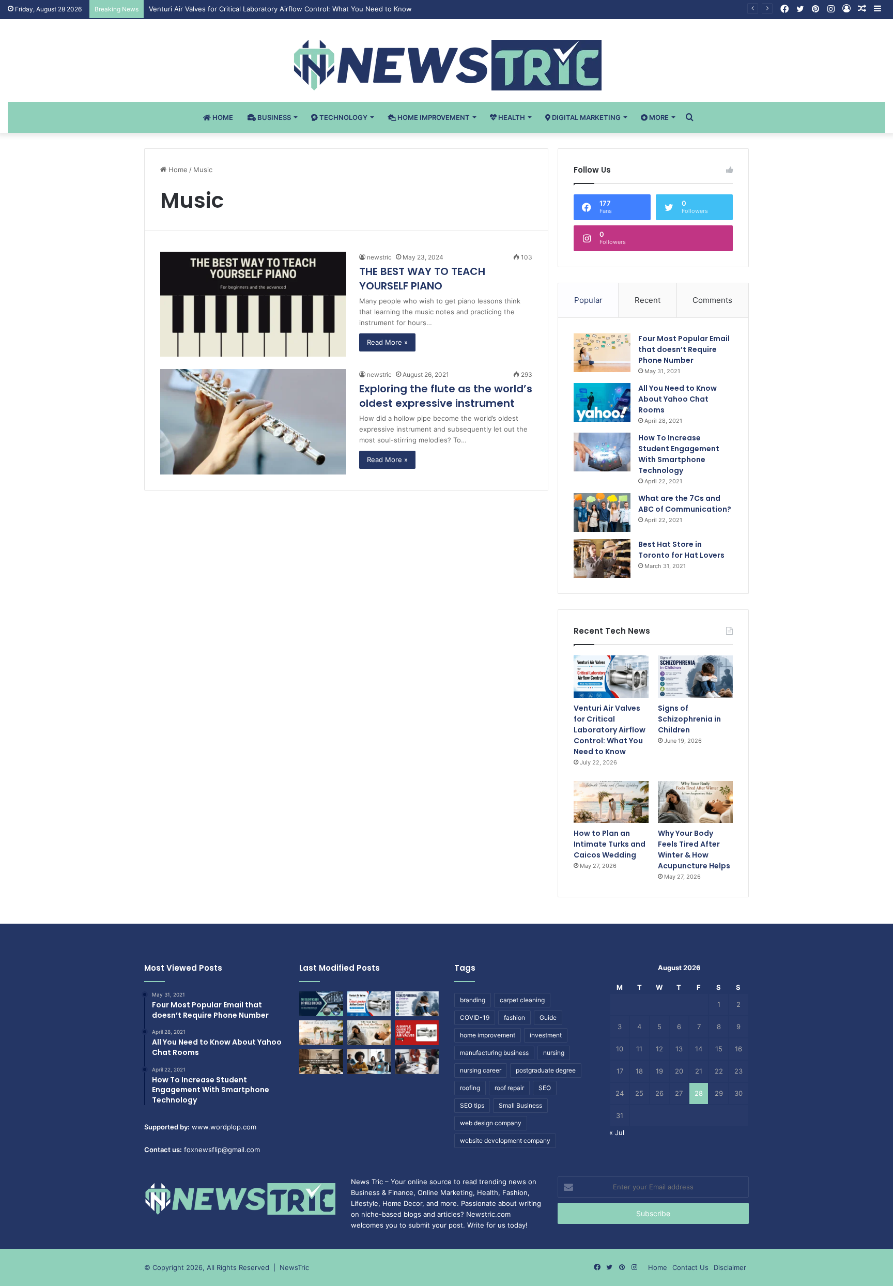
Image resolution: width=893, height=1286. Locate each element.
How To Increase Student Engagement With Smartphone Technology (678, 454)
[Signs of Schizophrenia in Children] (695, 676)
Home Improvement (433, 117)
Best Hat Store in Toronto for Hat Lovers (681, 549)
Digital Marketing (585, 117)
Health (511, 117)
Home (222, 117)
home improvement (487, 1035)
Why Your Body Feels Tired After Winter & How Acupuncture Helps (694, 849)
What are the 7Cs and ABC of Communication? (684, 503)
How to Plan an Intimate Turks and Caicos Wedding (609, 844)
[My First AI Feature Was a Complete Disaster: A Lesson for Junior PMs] (369, 1061)
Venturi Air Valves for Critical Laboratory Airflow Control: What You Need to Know (280, 9)
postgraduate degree (546, 1070)
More (658, 117)
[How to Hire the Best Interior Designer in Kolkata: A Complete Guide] (321, 1061)
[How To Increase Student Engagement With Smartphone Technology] (602, 452)
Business (273, 117)
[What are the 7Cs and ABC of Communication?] (602, 512)
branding (472, 1000)
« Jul (616, 1132)
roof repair (509, 1088)
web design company (490, 1123)
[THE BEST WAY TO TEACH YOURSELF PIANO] (253, 304)
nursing (553, 1053)
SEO (544, 1088)
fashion (514, 1017)
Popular (588, 300)
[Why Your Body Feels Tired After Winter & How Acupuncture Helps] (695, 802)
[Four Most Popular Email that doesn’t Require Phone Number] (602, 352)
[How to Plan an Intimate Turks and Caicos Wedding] (611, 802)
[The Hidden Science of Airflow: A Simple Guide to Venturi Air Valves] (417, 1032)
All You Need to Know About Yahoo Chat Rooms (677, 399)
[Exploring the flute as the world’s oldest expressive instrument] (253, 421)
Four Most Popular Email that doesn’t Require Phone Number (684, 349)
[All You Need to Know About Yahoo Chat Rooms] (602, 402)
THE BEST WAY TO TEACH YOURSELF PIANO (422, 278)
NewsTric (294, 1267)
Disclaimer (730, 1267)
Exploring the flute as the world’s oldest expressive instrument (445, 395)
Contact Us (690, 1267)
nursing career (480, 1070)
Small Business (520, 1105)
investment (546, 1035)
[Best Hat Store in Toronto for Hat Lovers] (602, 558)
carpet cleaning (522, 1000)
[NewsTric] (447, 65)
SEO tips (472, 1105)
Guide (548, 1017)
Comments (712, 300)
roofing (470, 1088)
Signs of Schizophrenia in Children (689, 719)
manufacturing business (494, 1053)
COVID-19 (474, 1017)
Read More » (387, 342)
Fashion (515, 1192)
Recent (647, 300)
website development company (505, 1140)
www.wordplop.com (224, 1127)
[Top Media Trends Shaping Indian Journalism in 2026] (417, 1061)
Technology (342, 117)
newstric (379, 257)
